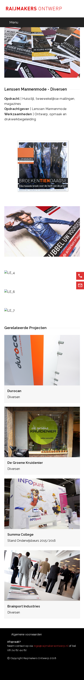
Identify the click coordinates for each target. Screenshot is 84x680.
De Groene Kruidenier (25, 463)
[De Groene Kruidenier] (42, 454)
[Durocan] (42, 382)
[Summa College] (42, 526)
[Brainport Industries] (42, 598)
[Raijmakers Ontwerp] (33, 8)
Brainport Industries (23, 606)
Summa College (20, 534)
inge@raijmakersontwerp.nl (51, 645)
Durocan (14, 391)
